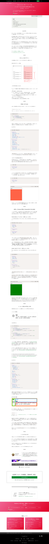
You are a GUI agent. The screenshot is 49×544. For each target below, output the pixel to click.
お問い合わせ (12, 540)
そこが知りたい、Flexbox (33, 519)
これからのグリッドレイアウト (22, 414)
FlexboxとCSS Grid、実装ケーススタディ (23, 4)
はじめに (15, 20)
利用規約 (20, 540)
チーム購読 (27, 538)
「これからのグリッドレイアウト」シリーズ (18, 52)
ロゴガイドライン (36, 540)
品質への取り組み (16, 540)
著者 (21, 538)
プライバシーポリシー (24, 540)
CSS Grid (23, 8)
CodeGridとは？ (17, 538)
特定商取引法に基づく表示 (31, 540)
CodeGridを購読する (24, 477)
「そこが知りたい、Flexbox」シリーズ (17, 51)
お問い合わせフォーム (21, 496)
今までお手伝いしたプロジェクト (29, 496)
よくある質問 (32, 538)
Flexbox (25, 504)
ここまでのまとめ (16, 26)
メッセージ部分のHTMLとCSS (17, 25)
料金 (24, 538)
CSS (20, 8)
